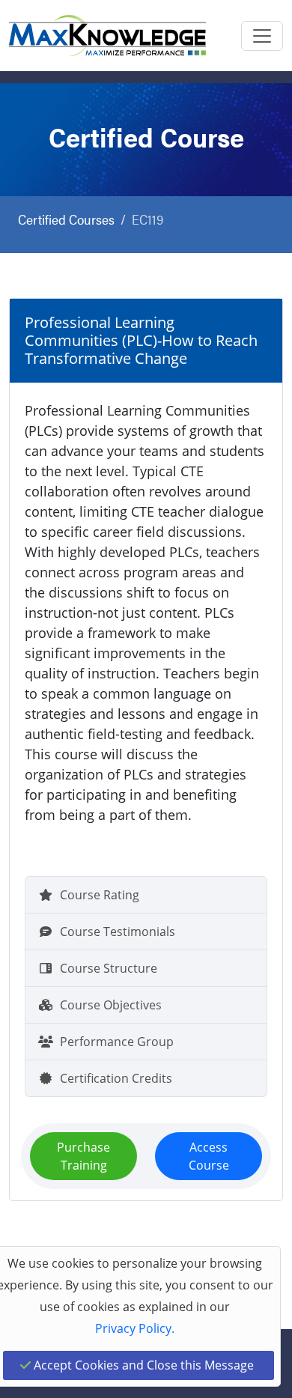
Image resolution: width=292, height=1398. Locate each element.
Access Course (209, 1156)
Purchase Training (83, 1156)
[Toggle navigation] (262, 36)
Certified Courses (66, 219)
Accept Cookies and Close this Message (142, 1365)
